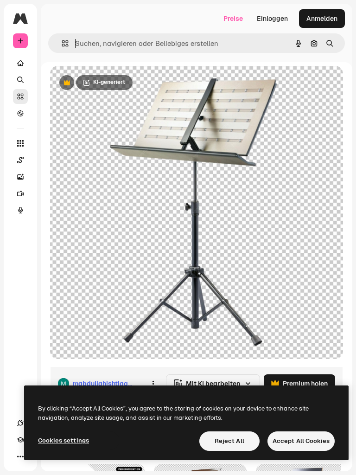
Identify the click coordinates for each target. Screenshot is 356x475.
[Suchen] (20, 79)
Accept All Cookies (301, 441)
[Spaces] (20, 160)
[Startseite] (20, 63)
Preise (233, 18)
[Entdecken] (20, 113)
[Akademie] (20, 439)
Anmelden (321, 18)
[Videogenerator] (20, 193)
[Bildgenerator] (20, 176)
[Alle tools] (20, 143)
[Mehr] (20, 456)
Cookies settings (63, 440)
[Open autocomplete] (61, 43)
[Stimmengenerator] (20, 210)
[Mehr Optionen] (153, 383)
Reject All (229, 441)
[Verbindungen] (20, 423)
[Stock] (20, 96)
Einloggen (272, 18)
